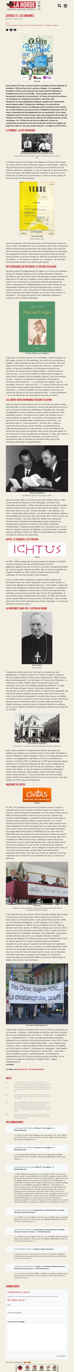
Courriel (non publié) (14, 1312)
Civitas (21, 25)
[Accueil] (21, 4)
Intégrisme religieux (51, 25)
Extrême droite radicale (34, 25)
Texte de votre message (16, 1322)
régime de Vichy (18, 1086)
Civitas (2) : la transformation (31, 1069)
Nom (9, 1305)
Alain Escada (12, 25)
